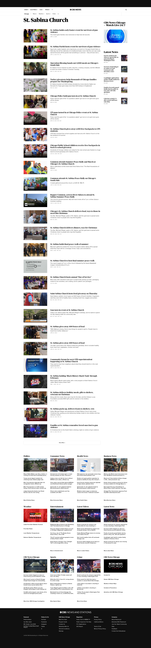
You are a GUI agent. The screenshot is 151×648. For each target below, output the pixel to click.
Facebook (44, 622)
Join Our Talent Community (119, 624)
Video (54, 14)
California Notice (98, 622)
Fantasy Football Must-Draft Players (31, 626)
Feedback (114, 628)
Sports (48, 14)
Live (41, 9)
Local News (33, 9)
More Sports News (55, 601)
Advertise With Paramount (119, 622)
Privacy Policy (98, 619)
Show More (61, 442)
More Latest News (109, 550)
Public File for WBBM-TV (83, 619)
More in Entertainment (56, 550)
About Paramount (116, 619)
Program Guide (63, 622)
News (34, 14)
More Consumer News (56, 500)
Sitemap (61, 631)
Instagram (44, 624)
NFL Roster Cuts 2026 (30, 624)
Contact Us (62, 624)
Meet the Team (63, 619)
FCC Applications (81, 624)
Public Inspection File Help (83, 622)
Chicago (26, 14)
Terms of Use (97, 626)
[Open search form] (126, 9)
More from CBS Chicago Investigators (34, 601)
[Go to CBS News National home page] (75, 9)
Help (113, 626)
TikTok (43, 626)
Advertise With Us (64, 626)
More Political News (29, 500)
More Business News (109, 500)
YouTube (43, 619)
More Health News (82, 500)
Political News (27, 619)
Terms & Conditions (64, 628)
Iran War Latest (28, 622)
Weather (41, 14)
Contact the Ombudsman (118, 631)
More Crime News (82, 601)
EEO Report (79, 626)
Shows (47, 9)
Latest (26, 9)
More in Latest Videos (83, 550)
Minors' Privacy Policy (100, 628)
